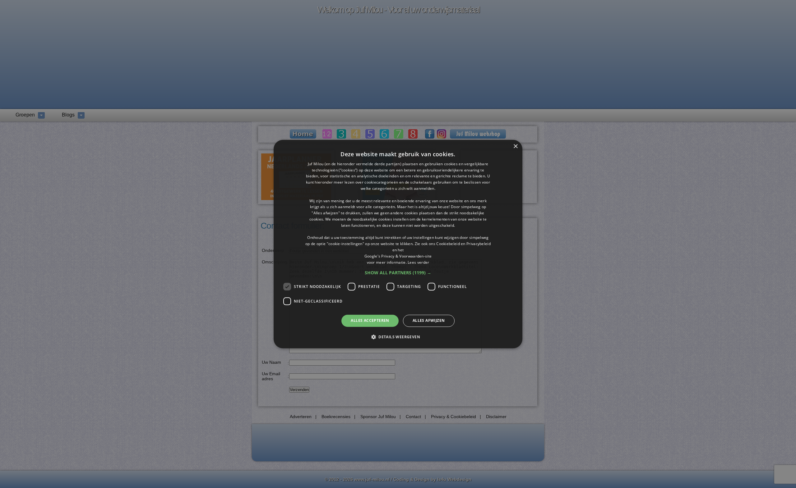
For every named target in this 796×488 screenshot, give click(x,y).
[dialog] (398, 244)
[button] (398, 273)
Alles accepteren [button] (370, 320)
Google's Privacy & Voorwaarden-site (398, 256)
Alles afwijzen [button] (429, 320)
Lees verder (418, 262)
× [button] (515, 146)
